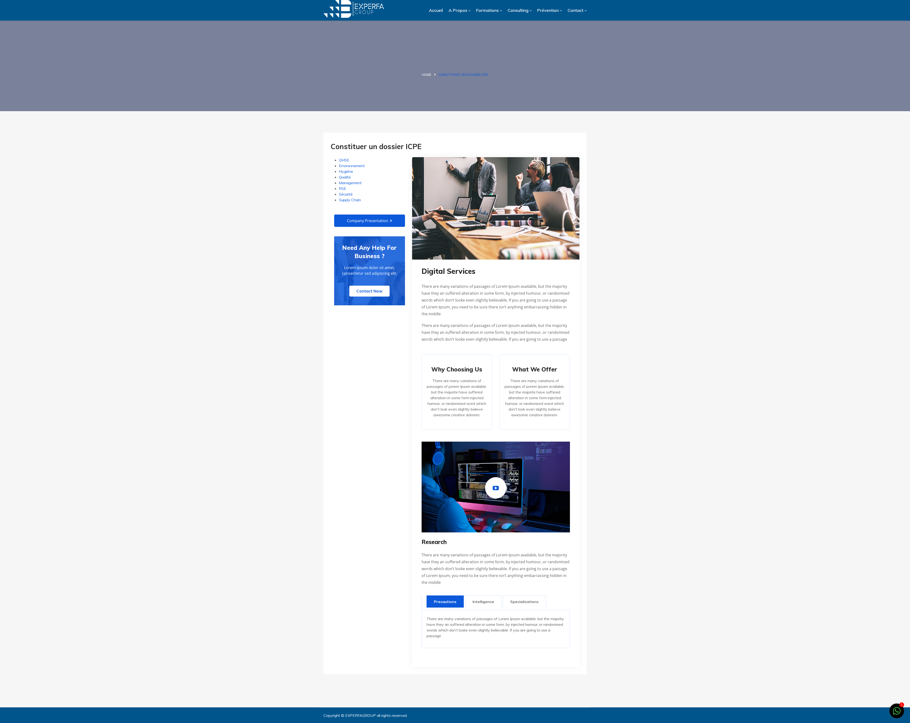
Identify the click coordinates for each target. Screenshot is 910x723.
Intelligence (483, 601)
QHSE (344, 160)
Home (426, 75)
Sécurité (346, 194)
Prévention (548, 10)
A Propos (458, 10)
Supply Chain (350, 199)
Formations (487, 10)
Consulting (518, 10)
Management (350, 182)
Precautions (445, 601)
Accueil (436, 10)
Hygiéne (346, 171)
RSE (342, 188)
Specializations (524, 601)
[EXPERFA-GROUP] (353, 9)
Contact (575, 10)
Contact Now (369, 290)
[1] (897, 710)
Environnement (352, 165)
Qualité (345, 177)
